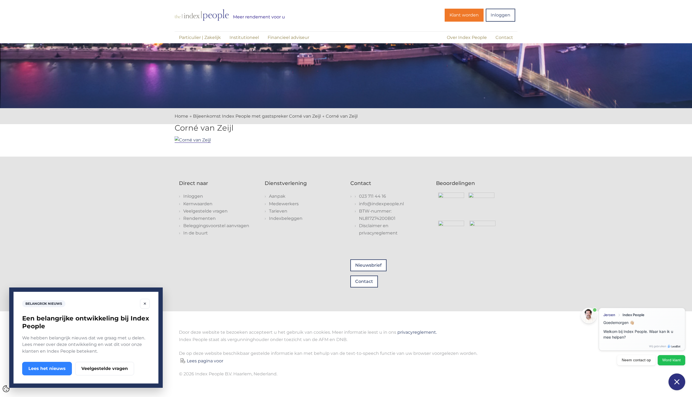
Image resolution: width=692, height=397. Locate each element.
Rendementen (199, 218)
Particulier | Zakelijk (200, 37)
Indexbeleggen (285, 218)
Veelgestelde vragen (205, 211)
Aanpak (277, 196)
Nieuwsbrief (368, 265)
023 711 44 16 (372, 196)
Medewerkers (284, 203)
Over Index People (467, 37)
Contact (504, 37)
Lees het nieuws (47, 368)
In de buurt (195, 233)
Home (181, 116)
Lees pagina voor (205, 360)
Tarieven (278, 211)
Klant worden (464, 15)
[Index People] (202, 15)
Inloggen (500, 15)
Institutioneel (244, 37)
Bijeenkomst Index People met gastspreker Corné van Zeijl (257, 116)
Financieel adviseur (288, 37)
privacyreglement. (417, 332)
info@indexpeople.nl (381, 203)
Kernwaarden (197, 203)
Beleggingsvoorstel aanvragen (216, 225)
